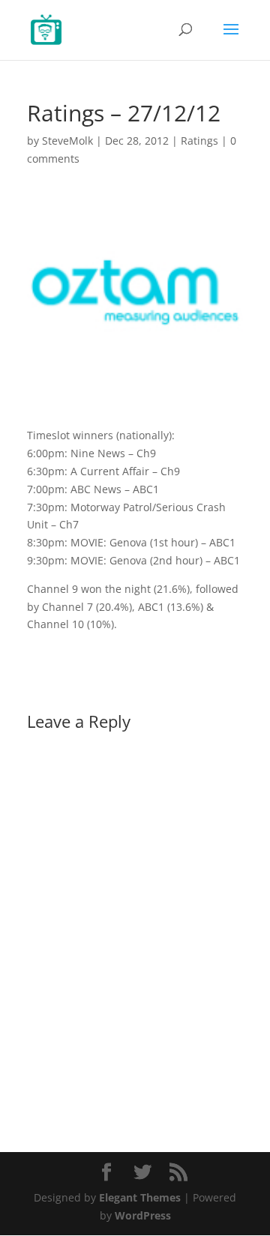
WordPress (143, 1215)
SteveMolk (67, 140)
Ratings (199, 140)
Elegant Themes (140, 1197)
